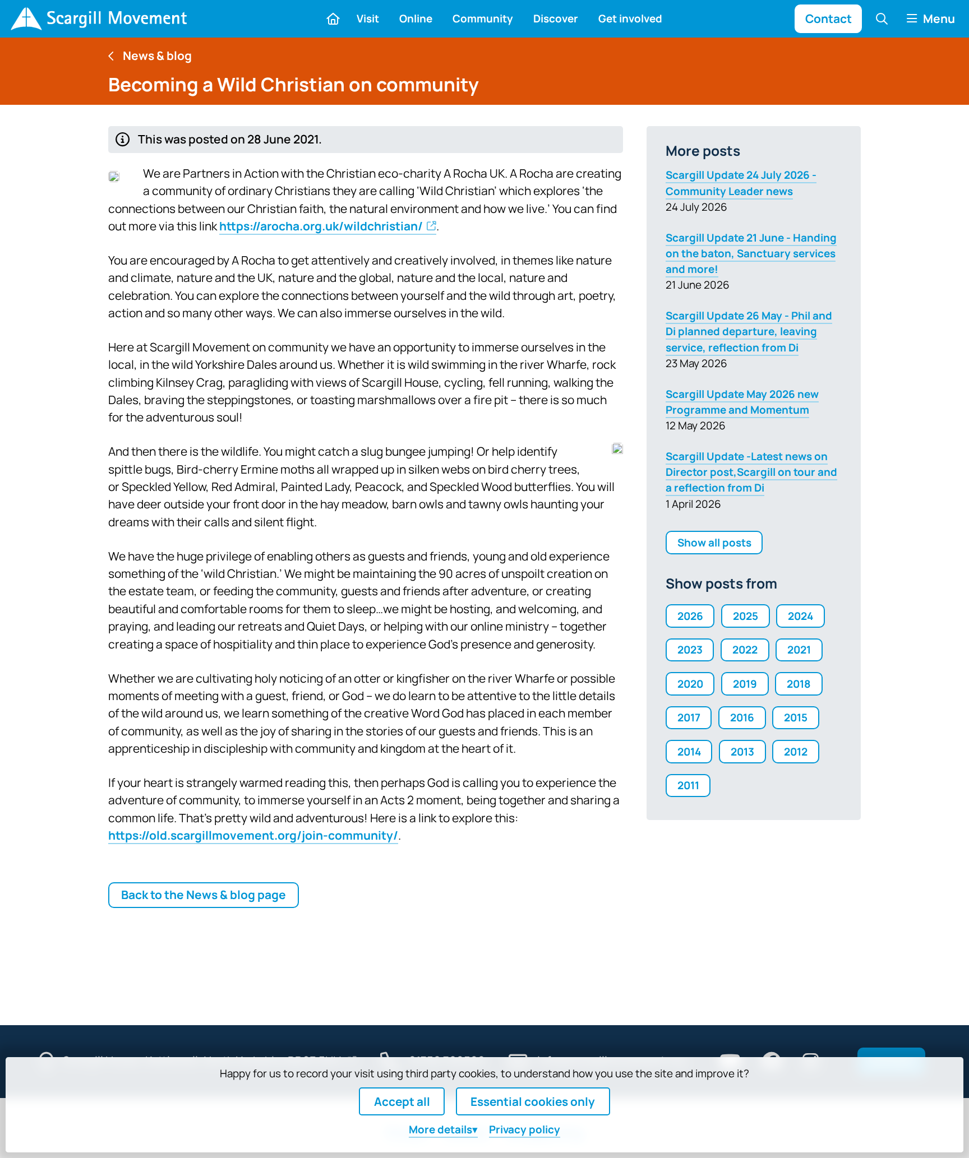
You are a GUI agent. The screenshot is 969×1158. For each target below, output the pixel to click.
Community (483, 18)
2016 (742, 717)
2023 (690, 649)
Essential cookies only (532, 1101)
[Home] (98, 18)
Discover (555, 18)
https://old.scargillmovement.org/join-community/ (253, 835)
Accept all (402, 1101)
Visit (368, 18)
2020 (690, 684)
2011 (688, 785)
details (440, 1129)
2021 (799, 649)
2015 (795, 717)
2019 (745, 684)
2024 (800, 616)
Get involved (630, 18)
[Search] (882, 18)
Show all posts (714, 542)
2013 (742, 751)
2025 (745, 616)
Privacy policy (524, 1129)
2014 (689, 751)
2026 (690, 616)
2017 (688, 717)
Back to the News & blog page (203, 894)
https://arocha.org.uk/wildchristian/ (321, 226)
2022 (745, 649)
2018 (799, 684)
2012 (795, 751)
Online (415, 18)
